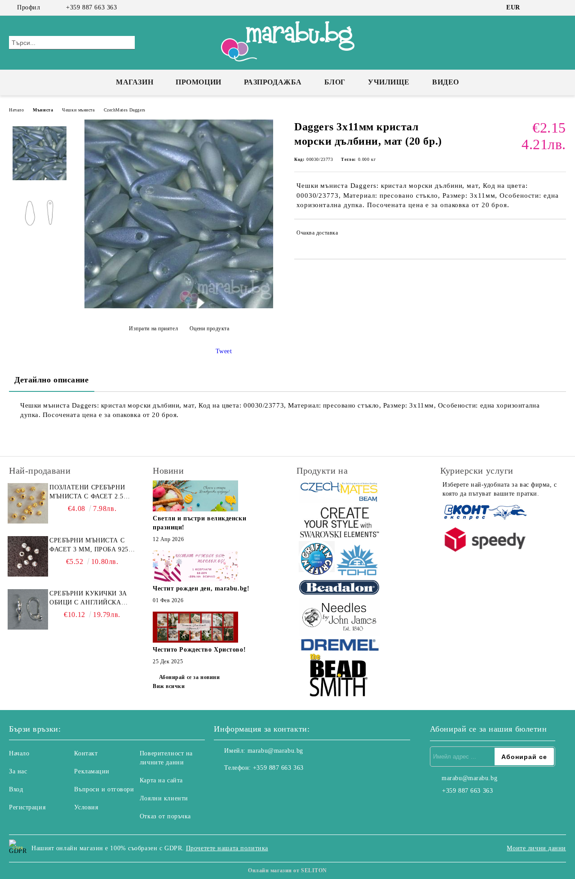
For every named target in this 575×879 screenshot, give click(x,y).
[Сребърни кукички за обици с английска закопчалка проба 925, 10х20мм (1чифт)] (28, 609)
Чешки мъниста (78, 109)
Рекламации (92, 771)
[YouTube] (561, 8)
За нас (18, 771)
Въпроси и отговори (104, 789)
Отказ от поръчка (165, 816)
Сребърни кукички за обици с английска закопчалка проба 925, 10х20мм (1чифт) (91, 598)
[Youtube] (260, 786)
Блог (334, 82)
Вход (16, 789)
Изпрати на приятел (153, 328)
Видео (445, 82)
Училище (389, 82)
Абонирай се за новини (189, 677)
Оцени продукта (209, 328)
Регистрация (27, 807)
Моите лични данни (536, 848)
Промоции (198, 82)
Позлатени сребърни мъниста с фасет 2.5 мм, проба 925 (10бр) (87, 492)
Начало (16, 109)
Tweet (224, 351)
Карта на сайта (161, 780)
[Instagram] (548, 8)
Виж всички (169, 686)
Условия (86, 807)
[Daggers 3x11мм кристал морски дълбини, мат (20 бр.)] (178, 306)
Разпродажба (273, 82)
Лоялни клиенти (164, 798)
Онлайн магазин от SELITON (287, 870)
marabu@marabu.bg (275, 750)
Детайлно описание (51, 379)
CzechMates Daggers (125, 109)
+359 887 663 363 (91, 7)
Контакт (85, 753)
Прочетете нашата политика (227, 848)
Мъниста (43, 109)
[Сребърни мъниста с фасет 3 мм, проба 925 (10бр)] (28, 556)
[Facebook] (534, 8)
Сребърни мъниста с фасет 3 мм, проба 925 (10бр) (88, 545)
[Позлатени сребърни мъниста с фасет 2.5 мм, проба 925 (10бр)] (28, 503)
